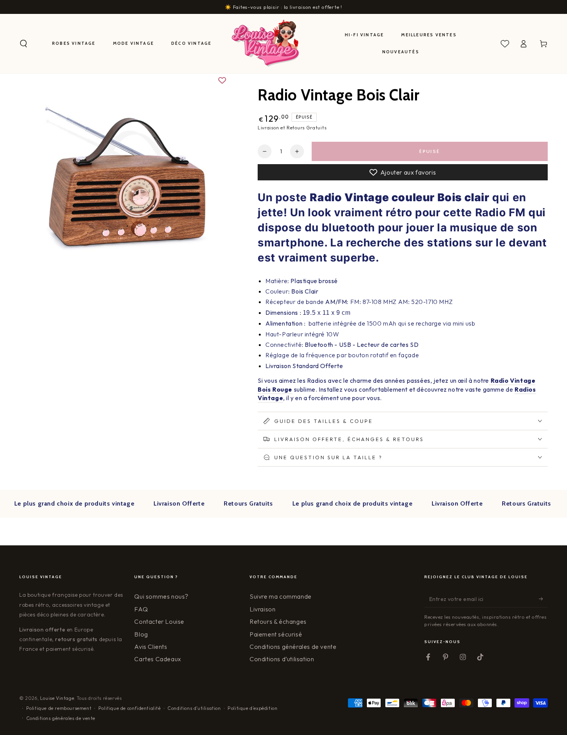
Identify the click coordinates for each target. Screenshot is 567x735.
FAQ (141, 609)
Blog (141, 634)
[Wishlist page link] (505, 43)
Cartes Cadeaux (157, 659)
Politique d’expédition (252, 708)
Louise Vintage (57, 698)
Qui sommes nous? (161, 596)
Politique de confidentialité (129, 708)
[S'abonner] (543, 598)
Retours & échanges (278, 621)
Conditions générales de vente (293, 646)
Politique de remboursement (59, 708)
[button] (24, 43)
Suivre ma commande (281, 596)
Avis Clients (150, 646)
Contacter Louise (159, 621)
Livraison (262, 609)
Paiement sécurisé (276, 634)
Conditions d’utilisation (282, 659)
